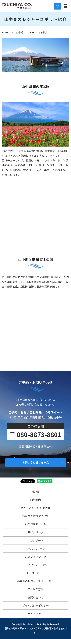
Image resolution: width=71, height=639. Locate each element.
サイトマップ (36, 614)
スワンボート (36, 540)
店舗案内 (35, 500)
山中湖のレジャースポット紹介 (35, 581)
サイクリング (36, 532)
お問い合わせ (36, 597)
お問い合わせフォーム (35, 462)
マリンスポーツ (35, 548)
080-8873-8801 (39, 434)
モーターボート (35, 573)
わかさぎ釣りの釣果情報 (35, 508)
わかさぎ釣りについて (35, 516)
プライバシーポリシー (35, 605)
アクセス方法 (35, 589)
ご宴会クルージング (36, 565)
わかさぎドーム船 (35, 524)
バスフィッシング (35, 557)
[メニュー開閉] (65, 6)
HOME (5, 32)
